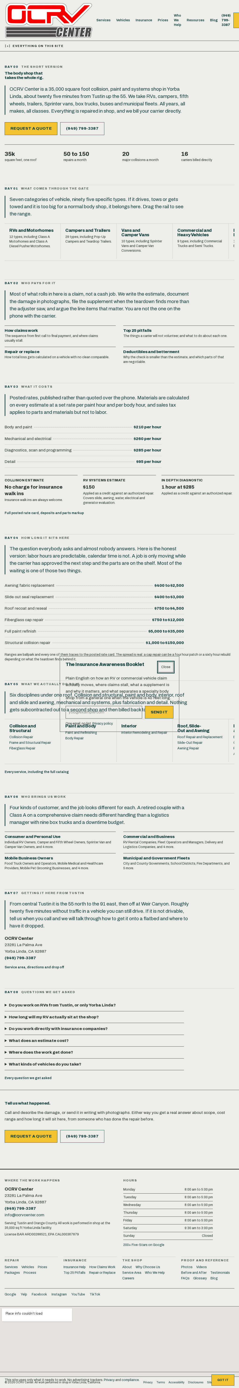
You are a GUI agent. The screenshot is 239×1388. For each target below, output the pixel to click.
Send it (159, 712)
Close (165, 667)
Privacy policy (102, 723)
